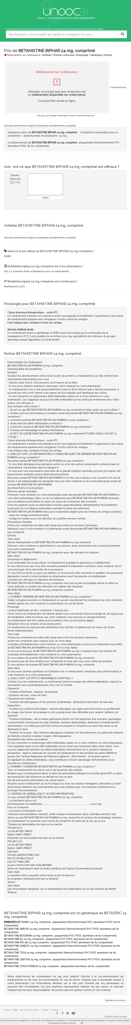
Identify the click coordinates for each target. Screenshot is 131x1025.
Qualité (44, 1010)
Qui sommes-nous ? (29, 1010)
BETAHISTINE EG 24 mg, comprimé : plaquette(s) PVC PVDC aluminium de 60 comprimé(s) (56, 939)
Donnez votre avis (64, 55)
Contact (55, 1010)
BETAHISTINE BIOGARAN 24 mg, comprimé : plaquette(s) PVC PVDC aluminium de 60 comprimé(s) (60, 935)
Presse (7, 1010)
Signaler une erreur (115, 1000)
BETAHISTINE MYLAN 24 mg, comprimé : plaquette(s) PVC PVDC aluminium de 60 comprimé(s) (58, 942)
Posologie (82, 55)
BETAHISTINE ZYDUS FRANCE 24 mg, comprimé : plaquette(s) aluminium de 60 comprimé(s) (57, 966)
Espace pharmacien (115, 1016)
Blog (15, 1010)
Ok (82, 1023)
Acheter (47, 55)
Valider (45, 198)
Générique (96, 55)
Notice (108, 55)
